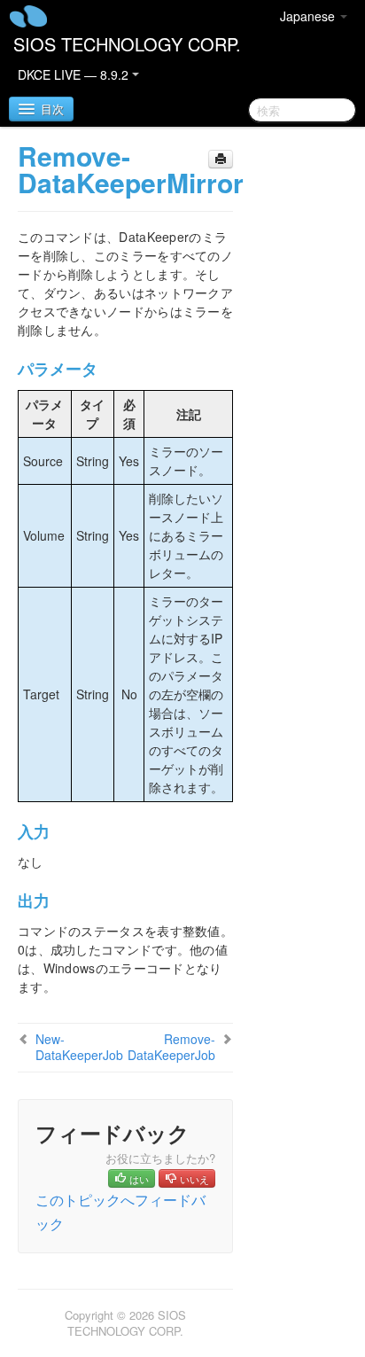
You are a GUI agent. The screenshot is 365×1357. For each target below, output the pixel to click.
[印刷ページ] (220, 159)
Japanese (309, 16)
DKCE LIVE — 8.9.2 (75, 74)
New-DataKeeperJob (79, 1047)
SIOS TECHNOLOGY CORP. (127, 44)
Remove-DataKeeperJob (171, 1047)
